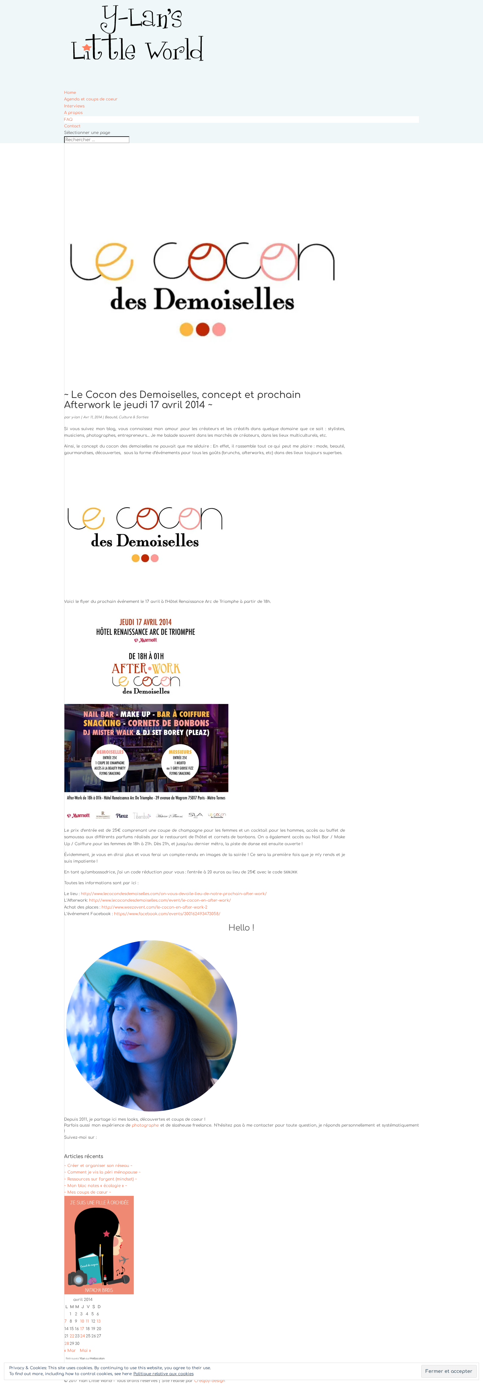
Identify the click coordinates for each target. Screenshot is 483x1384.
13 (99, 1321)
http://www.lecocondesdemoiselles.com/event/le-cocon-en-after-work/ (160, 900)
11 (87, 1321)
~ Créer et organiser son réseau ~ (98, 1165)
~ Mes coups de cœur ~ (87, 1192)
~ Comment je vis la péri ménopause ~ (102, 1172)
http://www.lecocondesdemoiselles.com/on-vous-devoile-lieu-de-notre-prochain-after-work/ (174, 893)
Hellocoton (97, 1358)
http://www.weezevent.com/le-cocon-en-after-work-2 (154, 907)
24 (82, 1336)
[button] (146, 526)
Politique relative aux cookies (163, 1374)
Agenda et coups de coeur (91, 99)
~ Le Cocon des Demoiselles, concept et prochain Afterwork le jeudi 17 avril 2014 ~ (182, 400)
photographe (145, 1125)
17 (82, 1329)
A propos (73, 112)
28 (66, 1343)
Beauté (111, 417)
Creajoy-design (209, 1380)
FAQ (68, 119)
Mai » (85, 1350)
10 (82, 1321)
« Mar (70, 1350)
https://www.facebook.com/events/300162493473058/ (167, 914)
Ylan (82, 1358)
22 (72, 1336)
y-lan (75, 417)
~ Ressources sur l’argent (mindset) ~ (100, 1179)
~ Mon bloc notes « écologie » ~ (95, 1185)
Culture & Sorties (133, 417)
